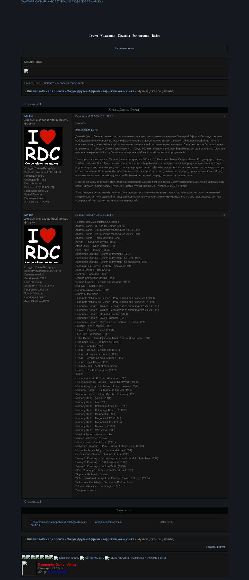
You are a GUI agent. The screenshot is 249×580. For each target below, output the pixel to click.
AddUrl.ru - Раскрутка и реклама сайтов (142, 557)
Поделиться (82, 116)
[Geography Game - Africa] (29, 574)
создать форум (215, 546)
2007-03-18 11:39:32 (101, 116)
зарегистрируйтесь (72, 83)
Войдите (49, 83)
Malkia (28, 116)
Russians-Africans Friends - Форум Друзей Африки (63, 91)
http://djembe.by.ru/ (86, 129)
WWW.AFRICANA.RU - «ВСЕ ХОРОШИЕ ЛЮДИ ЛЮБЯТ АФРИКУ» (62, 1)
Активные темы (124, 48)
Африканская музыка (118, 91)
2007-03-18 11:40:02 (101, 215)
